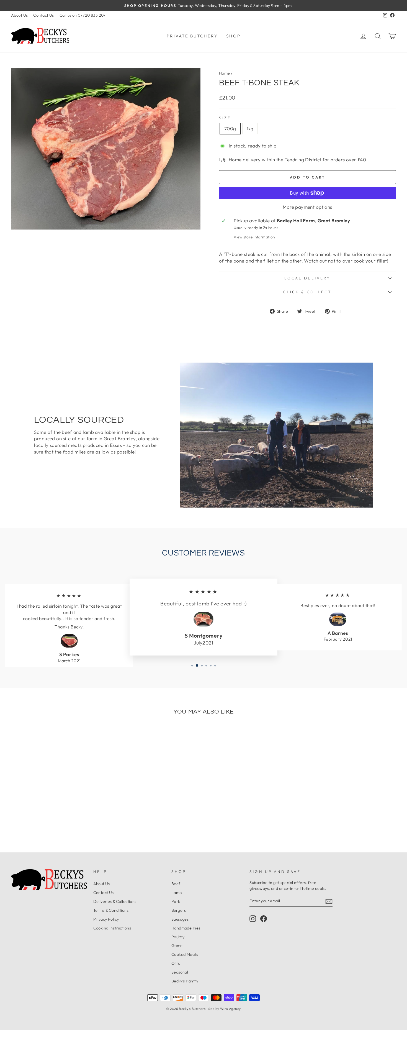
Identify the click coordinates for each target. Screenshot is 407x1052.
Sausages (180, 919)
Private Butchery (192, 36)
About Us (19, 15)
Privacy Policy (106, 919)
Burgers (178, 910)
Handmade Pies (185, 928)
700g (230, 128)
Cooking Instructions (112, 928)
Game (177, 945)
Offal (176, 963)
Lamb (176, 892)
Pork (175, 901)
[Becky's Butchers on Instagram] (252, 918)
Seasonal (179, 972)
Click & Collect (307, 291)
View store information (254, 237)
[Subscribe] (329, 901)
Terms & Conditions (111, 910)
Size (225, 117)
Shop (233, 36)
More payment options (307, 207)
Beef (176, 883)
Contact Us (43, 15)
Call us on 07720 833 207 (83, 15)
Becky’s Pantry (185, 981)
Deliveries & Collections (114, 901)
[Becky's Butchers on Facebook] (263, 918)
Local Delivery (307, 278)
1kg (250, 128)
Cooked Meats (184, 954)
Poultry (178, 936)
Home (224, 73)
